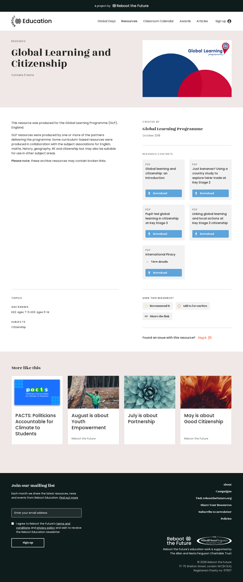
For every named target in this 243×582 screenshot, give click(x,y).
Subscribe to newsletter (215, 512)
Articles (202, 21)
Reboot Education (31, 21)
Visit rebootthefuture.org (214, 498)
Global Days (107, 21)
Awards (185, 21)
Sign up (28, 542)
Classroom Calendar (158, 21)
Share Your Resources (216, 505)
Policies (226, 519)
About (227, 485)
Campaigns (224, 491)
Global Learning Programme (173, 129)
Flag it (202, 338)
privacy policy (46, 528)
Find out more (68, 498)
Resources (129, 21)
